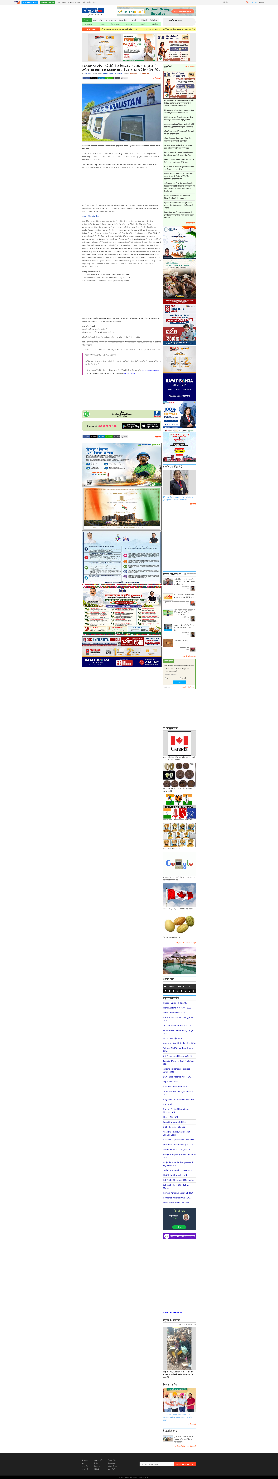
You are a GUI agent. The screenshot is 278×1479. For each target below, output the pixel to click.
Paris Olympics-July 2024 (174, 1122)
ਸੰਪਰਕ (94, 2)
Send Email (116, 78)
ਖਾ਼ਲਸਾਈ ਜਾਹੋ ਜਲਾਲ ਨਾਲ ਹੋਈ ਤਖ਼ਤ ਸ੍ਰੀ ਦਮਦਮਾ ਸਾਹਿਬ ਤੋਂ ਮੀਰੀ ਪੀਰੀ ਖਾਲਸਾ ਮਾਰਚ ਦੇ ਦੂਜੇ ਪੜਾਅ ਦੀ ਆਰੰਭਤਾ (178, 205)
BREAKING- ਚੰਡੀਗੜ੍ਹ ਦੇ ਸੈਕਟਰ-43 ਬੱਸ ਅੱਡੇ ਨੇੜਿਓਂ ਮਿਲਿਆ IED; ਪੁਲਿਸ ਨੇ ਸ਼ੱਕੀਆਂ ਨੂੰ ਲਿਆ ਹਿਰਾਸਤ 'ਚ (179, 125)
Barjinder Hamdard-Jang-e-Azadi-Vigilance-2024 (178, 1164)
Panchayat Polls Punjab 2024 (176, 1086)
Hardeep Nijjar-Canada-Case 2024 (178, 1139)
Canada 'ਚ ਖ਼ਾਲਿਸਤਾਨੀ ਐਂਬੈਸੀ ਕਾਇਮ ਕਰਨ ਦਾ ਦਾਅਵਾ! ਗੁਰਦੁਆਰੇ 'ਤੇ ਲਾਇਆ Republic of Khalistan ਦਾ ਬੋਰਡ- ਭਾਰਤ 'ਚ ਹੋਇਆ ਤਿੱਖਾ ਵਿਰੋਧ (121, 68)
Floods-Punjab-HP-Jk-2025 (175, 1003)
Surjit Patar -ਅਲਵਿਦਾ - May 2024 (177, 1170)
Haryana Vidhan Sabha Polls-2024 (178, 1099)
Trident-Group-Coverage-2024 (176, 1149)
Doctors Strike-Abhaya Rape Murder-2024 (176, 1110)
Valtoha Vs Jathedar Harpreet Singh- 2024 (176, 1070)
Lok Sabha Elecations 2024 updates (179, 1180)
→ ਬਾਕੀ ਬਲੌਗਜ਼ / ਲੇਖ (189, 656)
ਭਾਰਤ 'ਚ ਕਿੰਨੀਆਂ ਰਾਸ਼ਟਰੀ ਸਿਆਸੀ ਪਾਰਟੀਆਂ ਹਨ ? (178, 820)
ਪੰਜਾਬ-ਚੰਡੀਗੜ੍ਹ (112, 1457)
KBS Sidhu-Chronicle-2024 (175, 1175)
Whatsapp (109, 78)
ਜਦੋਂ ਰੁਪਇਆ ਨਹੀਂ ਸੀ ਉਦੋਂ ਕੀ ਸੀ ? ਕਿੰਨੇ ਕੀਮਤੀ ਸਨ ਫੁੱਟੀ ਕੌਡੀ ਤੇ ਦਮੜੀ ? (179, 789)
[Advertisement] (121, 186)
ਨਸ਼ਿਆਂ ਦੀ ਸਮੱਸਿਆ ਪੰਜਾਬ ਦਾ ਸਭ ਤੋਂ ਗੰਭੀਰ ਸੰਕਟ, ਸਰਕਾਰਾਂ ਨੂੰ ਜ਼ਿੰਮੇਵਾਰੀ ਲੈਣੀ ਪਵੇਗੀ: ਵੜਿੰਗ (178, 139)
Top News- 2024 (170, 1081)
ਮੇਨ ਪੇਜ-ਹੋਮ (87, 20)
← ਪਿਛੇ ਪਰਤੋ (157, 78)
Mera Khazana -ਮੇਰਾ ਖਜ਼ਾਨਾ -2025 (177, 1007)
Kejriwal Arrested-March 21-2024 (178, 1193)
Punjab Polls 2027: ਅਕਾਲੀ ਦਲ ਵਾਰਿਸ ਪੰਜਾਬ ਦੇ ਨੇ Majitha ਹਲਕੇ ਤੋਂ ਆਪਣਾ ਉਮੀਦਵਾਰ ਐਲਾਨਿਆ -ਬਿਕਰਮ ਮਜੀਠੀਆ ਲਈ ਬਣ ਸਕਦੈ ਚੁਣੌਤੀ (179, 103)
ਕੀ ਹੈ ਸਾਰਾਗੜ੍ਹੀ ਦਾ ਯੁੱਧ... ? (171, 849)
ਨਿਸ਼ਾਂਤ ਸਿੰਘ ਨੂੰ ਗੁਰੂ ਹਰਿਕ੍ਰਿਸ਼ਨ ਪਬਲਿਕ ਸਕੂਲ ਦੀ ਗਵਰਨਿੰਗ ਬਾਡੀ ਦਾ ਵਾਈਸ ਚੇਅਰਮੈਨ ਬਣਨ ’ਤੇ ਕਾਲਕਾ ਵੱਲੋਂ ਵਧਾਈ (179, 215)
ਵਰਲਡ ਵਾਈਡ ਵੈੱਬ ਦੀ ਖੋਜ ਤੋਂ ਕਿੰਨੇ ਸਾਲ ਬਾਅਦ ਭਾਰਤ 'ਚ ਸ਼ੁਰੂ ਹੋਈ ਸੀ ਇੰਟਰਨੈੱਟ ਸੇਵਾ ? (179, 878)
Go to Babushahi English (30, 2)
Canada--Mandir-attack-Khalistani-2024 (179, 1062)
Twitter (94, 78)
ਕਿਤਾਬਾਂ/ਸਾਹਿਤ (142, 24)
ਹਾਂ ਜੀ (168, 678)
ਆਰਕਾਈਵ (73, 2)
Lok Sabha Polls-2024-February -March (177, 1186)
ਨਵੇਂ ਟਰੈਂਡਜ (155, 24)
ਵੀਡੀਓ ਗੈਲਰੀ (154, 20)
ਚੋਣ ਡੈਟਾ (89, 2)
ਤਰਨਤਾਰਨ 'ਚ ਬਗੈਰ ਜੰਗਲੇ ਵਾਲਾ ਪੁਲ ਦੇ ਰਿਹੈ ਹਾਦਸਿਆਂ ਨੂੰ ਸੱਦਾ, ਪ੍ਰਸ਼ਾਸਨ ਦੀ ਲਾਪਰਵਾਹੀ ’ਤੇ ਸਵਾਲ (179, 160)
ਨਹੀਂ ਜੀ (184, 678)
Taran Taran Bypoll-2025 (174, 1012)
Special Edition (173, 1312)
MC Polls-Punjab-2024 (173, 1038)
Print (124, 78)
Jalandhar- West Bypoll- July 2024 (178, 1144)
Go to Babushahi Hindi (47, 2)
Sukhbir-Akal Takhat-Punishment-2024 (178, 1049)
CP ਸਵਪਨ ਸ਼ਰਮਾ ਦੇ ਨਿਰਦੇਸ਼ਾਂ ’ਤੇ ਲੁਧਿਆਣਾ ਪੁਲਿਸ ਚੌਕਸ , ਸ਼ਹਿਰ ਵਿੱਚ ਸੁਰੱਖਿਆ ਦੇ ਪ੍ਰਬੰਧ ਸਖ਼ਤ (178, 146)
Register (261, 2)
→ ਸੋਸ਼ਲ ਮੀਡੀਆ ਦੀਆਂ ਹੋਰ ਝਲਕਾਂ (185, 1440)
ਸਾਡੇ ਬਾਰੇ (59, 2)
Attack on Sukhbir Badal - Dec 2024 (179, 1043)
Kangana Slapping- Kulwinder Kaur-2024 (179, 1156)
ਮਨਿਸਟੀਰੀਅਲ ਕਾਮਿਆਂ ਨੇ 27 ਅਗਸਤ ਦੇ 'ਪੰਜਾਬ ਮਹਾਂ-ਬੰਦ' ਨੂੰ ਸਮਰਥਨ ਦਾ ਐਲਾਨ (179, 132)
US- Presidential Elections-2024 (177, 1056)
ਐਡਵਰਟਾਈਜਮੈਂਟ (81, 2)
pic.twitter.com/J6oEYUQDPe (151, 370)
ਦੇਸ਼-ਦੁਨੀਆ (134, 20)
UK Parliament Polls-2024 (174, 1127)
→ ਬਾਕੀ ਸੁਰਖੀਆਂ (189, 223)
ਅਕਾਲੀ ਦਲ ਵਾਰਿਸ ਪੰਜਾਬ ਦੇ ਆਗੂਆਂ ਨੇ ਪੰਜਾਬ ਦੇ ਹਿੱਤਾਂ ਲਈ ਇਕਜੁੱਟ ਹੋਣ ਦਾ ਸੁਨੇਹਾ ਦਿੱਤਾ (179, 168)
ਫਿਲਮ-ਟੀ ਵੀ (129, 24)
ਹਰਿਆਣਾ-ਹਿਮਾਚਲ (110, 20)
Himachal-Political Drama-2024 (177, 1197)
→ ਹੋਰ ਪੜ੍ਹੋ (192, 504)
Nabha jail (167, 1104)
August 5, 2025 (129, 373)
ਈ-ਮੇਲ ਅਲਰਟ (89, 24)
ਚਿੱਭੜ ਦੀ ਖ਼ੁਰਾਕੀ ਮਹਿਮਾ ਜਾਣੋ (171, 937)
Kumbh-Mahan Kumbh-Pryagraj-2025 (178, 1032)
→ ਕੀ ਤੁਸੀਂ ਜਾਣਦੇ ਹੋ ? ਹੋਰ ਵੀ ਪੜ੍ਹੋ (185, 943)
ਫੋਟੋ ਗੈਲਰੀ (144, 20)
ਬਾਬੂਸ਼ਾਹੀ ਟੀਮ (65, 2)
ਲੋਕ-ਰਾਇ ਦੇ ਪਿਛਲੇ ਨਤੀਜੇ (188, 687)
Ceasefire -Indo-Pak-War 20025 (177, 1025)
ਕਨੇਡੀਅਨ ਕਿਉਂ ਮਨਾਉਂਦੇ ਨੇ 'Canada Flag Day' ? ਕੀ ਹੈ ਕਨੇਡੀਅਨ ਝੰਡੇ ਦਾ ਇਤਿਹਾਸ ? (179, 758)
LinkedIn (101, 78)
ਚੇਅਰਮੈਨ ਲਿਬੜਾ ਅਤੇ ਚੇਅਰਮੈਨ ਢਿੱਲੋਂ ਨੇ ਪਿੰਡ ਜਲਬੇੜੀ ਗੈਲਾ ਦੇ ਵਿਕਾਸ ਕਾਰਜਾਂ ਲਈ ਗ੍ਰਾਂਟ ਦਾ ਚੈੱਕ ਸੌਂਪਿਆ (178, 153)
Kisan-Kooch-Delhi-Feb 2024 (176, 1202)
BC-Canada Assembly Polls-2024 (178, 1076)
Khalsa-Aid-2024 (170, 1117)
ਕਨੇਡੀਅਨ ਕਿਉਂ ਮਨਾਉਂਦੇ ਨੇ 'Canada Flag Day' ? (178, 909)
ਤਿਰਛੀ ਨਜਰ (102, 24)
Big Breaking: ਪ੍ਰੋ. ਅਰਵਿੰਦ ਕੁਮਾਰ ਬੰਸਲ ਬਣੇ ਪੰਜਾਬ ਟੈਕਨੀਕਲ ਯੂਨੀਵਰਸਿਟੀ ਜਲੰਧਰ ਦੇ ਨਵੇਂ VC (179, 111)
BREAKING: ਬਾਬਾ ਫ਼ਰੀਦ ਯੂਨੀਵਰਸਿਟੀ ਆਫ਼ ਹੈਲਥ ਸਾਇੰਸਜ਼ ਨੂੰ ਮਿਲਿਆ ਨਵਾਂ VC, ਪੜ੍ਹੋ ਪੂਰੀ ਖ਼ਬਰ (177, 29)
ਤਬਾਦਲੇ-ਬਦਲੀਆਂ (98, 20)
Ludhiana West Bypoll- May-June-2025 (178, 1019)
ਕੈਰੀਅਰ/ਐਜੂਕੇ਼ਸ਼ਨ (115, 24)
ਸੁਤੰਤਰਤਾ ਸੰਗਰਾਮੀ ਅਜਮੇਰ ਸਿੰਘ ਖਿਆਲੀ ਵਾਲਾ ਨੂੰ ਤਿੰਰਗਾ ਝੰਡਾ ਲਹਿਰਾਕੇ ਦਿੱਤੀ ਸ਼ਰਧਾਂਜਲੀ (178, 197)
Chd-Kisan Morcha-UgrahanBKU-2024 (178, 1093)
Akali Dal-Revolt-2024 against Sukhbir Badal (176, 1133)
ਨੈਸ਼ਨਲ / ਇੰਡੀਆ (123, 20)
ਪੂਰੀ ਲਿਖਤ (179, 1227)
